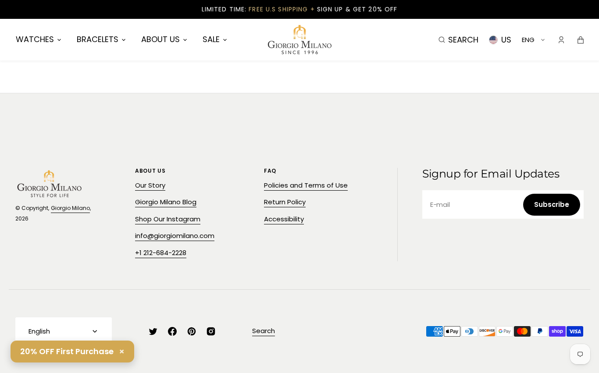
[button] (458, 39)
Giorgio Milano (70, 208)
